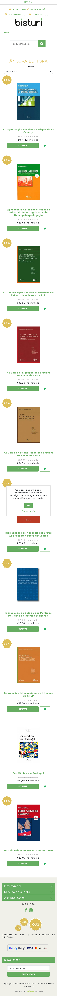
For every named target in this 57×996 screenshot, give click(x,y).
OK (28, 505)
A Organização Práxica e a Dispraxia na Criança (28, 131)
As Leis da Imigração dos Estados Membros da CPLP (28, 374)
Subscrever (28, 974)
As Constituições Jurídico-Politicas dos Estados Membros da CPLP (28, 294)
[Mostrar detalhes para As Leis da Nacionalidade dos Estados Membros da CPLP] (28, 424)
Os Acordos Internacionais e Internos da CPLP (28, 694)
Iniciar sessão (38, 9)
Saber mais (28, 511)
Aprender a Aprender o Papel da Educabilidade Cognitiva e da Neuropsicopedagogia (28, 212)
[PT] (26, 2)
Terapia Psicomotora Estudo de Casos (29, 850)
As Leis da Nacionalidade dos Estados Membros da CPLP (28, 454)
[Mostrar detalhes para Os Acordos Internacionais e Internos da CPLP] (28, 665)
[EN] (31, 2)
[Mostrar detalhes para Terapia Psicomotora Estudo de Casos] (28, 822)
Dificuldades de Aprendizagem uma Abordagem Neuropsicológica (28, 534)
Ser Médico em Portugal (28, 773)
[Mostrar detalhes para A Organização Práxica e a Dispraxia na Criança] (28, 101)
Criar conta (19, 9)
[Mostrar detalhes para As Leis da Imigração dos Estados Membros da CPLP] (28, 344)
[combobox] (24, 43)
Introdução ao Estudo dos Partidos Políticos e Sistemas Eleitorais (28, 614)
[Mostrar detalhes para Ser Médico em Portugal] (28, 745)
